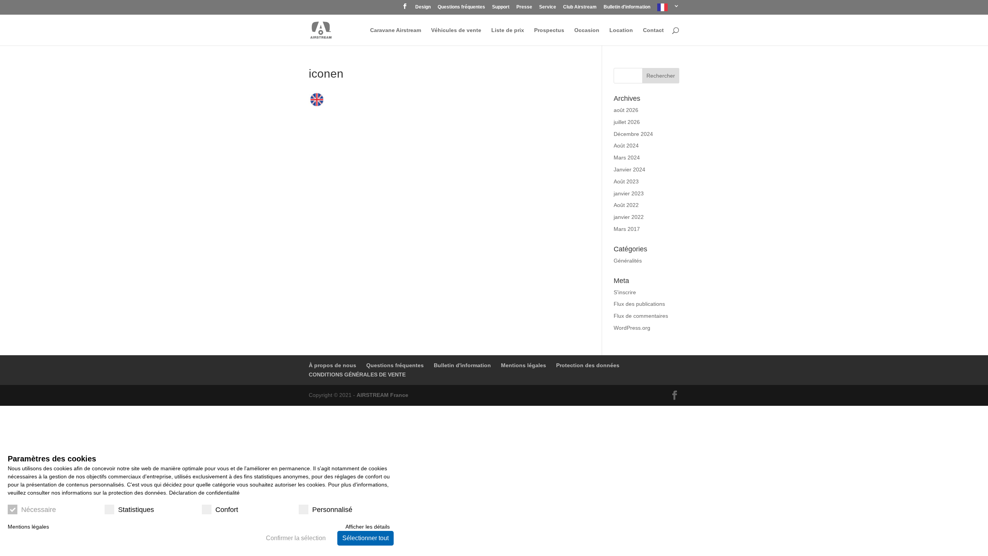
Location (621, 30)
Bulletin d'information (627, 7)
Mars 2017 (627, 229)
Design (423, 7)
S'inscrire (625, 292)
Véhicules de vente (456, 30)
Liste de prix (507, 30)
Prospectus (549, 30)
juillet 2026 (627, 122)
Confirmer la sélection (296, 538)
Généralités (628, 261)
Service (547, 7)
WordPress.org (632, 328)
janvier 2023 (629, 193)
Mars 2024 (627, 157)
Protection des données (587, 365)
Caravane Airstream (395, 30)
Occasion (586, 30)
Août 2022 (626, 205)
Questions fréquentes (461, 7)
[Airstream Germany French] (668, 9)
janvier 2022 (629, 217)
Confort (226, 510)
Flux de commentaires (641, 316)
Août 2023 (626, 181)
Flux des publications (639, 304)
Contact (653, 30)
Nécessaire (38, 510)
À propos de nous (332, 365)
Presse (524, 7)
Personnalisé (332, 510)
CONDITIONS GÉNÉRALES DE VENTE (357, 374)
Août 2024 (626, 145)
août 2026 (626, 110)
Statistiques (136, 510)
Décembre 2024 (633, 134)
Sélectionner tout (365, 538)
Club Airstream (580, 7)
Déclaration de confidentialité (204, 493)
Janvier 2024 (629, 169)
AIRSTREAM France (382, 395)
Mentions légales (523, 365)
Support (500, 7)
